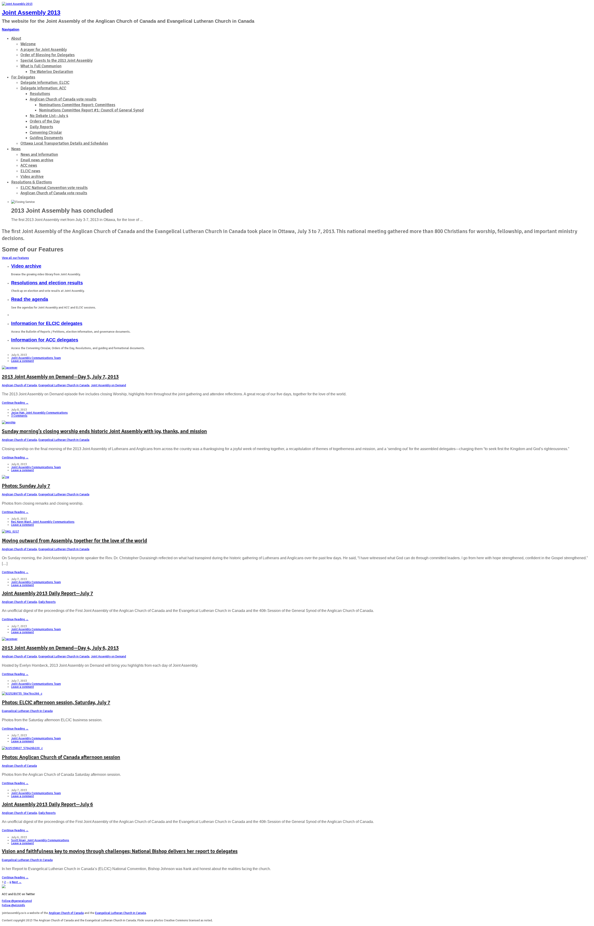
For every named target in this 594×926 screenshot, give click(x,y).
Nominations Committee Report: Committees (77, 104)
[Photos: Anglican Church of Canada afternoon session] (22, 748)
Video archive (32, 176)
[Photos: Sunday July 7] (5, 477)
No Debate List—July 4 (49, 115)
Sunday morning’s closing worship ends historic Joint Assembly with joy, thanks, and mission (104, 431)
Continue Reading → (15, 403)
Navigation (10, 29)
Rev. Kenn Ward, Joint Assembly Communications (42, 522)
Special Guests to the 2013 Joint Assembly (56, 60)
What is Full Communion (40, 66)
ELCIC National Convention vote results (54, 187)
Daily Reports (41, 126)
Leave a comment (22, 361)
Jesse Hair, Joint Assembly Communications (39, 413)
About (16, 38)
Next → (17, 882)
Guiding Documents (46, 137)
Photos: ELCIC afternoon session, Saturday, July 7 (56, 702)
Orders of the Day (45, 121)
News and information (39, 154)
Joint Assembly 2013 (31, 12)
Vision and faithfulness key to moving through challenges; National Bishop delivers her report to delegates (120, 851)
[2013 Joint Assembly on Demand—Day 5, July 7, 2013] (9, 368)
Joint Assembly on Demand (108, 385)
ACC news (28, 165)
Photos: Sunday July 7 (26, 486)
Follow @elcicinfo (13, 905)
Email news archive (36, 160)
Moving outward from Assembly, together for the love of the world (74, 540)
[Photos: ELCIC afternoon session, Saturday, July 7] (22, 693)
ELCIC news (30, 171)
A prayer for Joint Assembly (43, 49)
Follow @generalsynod (17, 901)
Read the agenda (29, 299)
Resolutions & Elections (31, 182)
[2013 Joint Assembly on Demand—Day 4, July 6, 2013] (9, 639)
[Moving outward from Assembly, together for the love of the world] (10, 531)
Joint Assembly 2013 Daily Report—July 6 (47, 804)
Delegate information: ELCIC (44, 82)
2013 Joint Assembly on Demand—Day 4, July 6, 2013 (60, 648)
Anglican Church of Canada (19, 385)
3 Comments (19, 416)
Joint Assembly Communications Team (36, 358)
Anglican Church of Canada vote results (63, 99)
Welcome (28, 44)
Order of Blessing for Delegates (47, 54)
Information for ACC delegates (44, 339)
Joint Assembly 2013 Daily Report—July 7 (47, 593)
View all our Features (15, 258)
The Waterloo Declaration (51, 71)
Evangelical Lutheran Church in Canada (64, 385)
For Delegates (23, 77)
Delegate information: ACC (43, 88)
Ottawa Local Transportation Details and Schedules (64, 143)
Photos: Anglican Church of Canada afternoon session (61, 757)
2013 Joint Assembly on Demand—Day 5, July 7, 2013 (60, 377)
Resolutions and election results (47, 282)
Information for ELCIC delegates (46, 323)
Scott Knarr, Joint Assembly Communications (40, 840)
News (16, 148)
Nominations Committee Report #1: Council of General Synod (91, 110)
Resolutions (40, 93)
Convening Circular (46, 132)
